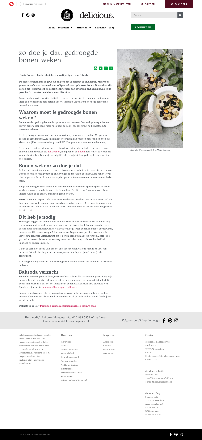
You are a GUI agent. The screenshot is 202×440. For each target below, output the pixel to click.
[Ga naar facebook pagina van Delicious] (21, 15)
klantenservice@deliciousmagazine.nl (66, 321)
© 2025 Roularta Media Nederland (35, 434)
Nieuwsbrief (108, 353)
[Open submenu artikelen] (90, 27)
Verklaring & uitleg (69, 364)
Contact (64, 345)
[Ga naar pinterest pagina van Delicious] (27, 15)
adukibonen (54, 151)
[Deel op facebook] (100, 68)
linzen (81, 151)
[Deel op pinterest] (95, 68)
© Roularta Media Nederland (74, 380)
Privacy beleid (67, 353)
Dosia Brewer (27, 75)
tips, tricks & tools (77, 75)
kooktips (61, 75)
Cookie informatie (69, 349)
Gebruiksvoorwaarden (71, 357)
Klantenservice (68, 368)
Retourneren (66, 376)
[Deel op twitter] (106, 68)
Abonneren (108, 341)
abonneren (143, 27)
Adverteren (66, 341)
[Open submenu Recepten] (72, 27)
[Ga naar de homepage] (67, 15)
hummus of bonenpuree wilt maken (60, 287)
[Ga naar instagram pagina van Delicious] (32, 15)
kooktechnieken (46, 75)
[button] (179, 4)
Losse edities (109, 349)
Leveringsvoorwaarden (71, 372)
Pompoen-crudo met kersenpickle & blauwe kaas (68, 305)
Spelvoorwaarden (69, 361)
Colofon (107, 345)
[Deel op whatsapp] (111, 68)
